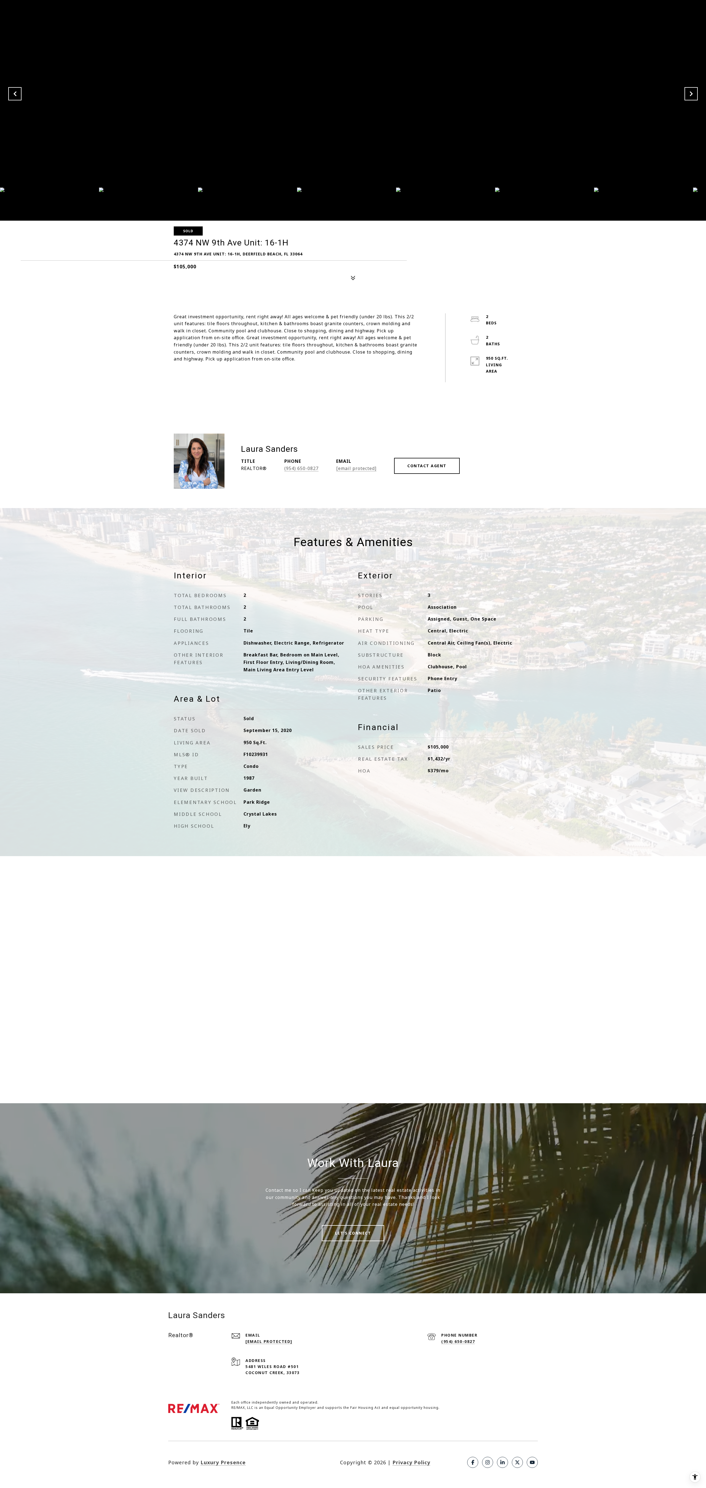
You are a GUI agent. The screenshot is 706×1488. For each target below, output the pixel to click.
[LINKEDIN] (502, 1462)
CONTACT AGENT (426, 465)
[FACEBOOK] (472, 1462)
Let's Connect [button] (353, 1233)
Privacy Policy (411, 1462)
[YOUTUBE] (532, 1462)
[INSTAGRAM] (487, 1462)
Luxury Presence (223, 1462)
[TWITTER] (517, 1462)
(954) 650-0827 (301, 468)
